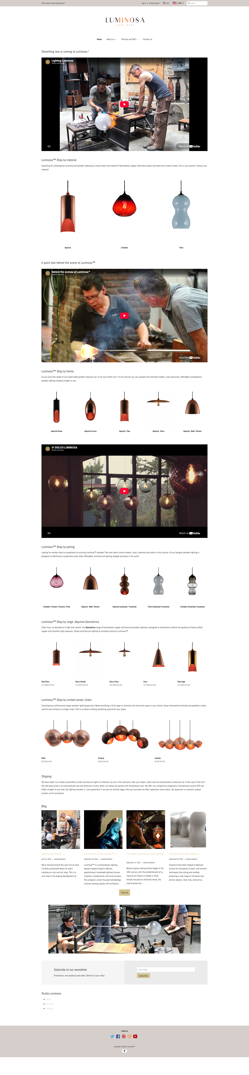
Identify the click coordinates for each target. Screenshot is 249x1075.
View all (124, 892)
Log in (144, 3)
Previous (47, 928)
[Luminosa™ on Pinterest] (124, 1034)
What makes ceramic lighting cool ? (53, 3)
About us (111, 39)
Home (99, 39)
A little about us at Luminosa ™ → (100, 853)
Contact (49, 1005)
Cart (167, 3)
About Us (50, 1000)
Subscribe (143, 972)
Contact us (147, 39)
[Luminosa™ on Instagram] (129, 1034)
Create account (154, 3)
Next (202, 928)
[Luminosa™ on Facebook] (118, 1034)
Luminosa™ (131, 1044)
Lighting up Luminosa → (53, 853)
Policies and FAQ (128, 39)
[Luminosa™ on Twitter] (112, 1034)
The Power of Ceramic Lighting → (184, 853)
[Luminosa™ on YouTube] (135, 1034)
